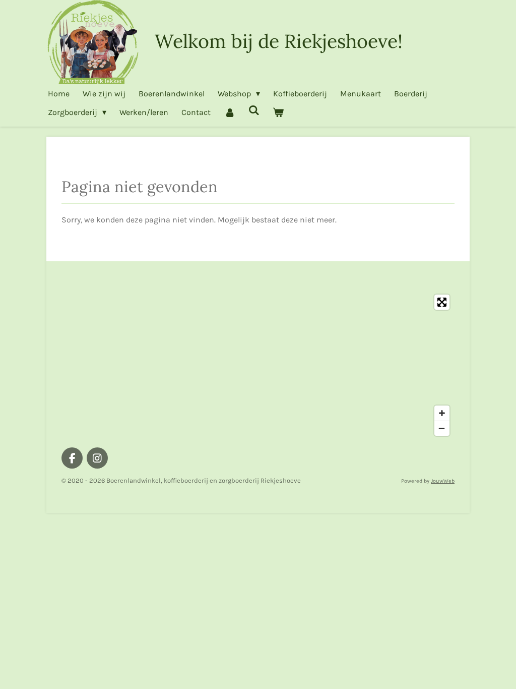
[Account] (229, 112)
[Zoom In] (441, 413)
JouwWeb (443, 481)
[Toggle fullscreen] (441, 302)
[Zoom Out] (441, 428)
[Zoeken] (254, 110)
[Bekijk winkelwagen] (278, 112)
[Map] (258, 365)
